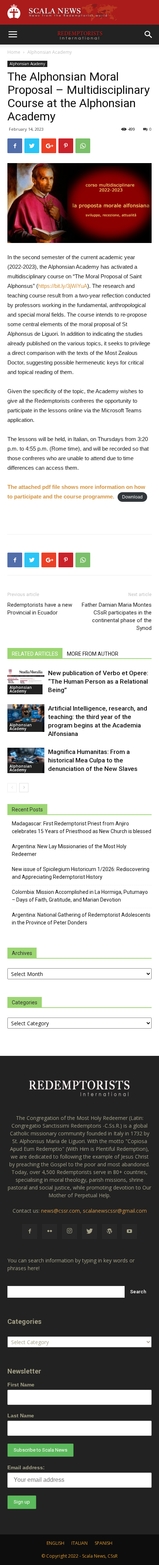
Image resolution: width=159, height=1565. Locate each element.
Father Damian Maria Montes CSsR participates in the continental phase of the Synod (117, 616)
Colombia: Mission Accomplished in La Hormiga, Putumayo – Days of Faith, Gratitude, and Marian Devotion (80, 896)
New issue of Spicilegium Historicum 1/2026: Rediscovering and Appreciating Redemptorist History (80, 873)
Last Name (20, 1415)
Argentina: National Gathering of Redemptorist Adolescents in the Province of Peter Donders (81, 919)
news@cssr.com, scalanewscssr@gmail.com (94, 1210)
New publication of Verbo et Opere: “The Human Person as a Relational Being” (98, 681)
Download (132, 497)
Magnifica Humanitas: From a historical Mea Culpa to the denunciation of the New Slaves (93, 760)
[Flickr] (49, 1231)
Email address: (26, 1467)
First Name (20, 1385)
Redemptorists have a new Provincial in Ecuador (39, 609)
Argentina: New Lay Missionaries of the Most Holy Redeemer (69, 850)
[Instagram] (69, 1231)
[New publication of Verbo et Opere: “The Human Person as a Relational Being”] (25, 681)
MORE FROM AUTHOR (92, 654)
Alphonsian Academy (49, 52)
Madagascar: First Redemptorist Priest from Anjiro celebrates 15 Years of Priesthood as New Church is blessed (81, 827)
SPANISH (103, 1543)
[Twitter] (89, 1231)
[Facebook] (29, 1231)
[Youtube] (129, 1231)
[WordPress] (109, 1231)
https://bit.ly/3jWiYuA (62, 286)
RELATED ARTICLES (35, 654)
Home (13, 52)
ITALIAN (79, 1543)
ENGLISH (55, 1543)
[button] (148, 35)
